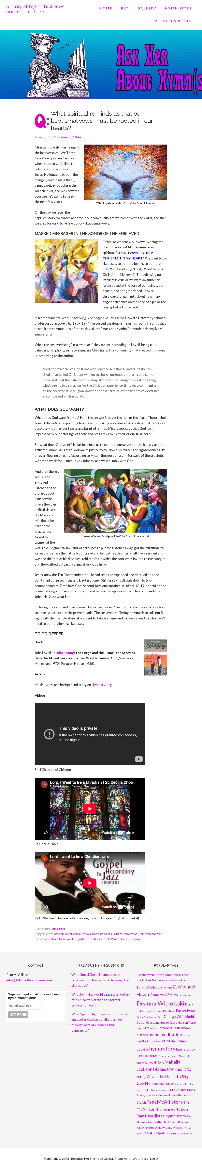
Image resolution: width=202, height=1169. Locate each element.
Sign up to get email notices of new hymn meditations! (34, 996)
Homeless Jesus (169, 1028)
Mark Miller (166, 1083)
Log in (154, 1158)
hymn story (162, 1048)
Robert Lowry (158, 1127)
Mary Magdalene (148, 1095)
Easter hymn (186, 1011)
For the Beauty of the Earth (150, 1017)
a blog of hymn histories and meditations (35, 9)
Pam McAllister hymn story (161, 1116)
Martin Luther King (184, 1084)
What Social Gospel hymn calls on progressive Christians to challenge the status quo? (100, 980)
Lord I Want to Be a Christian (120, 939)
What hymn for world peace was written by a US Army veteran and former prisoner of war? (100, 999)
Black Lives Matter (149, 980)
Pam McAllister (163, 1102)
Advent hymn (145, 974)
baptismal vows (126, 934)
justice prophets (89, 939)
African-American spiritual (171, 974)
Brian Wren (168, 980)
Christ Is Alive (185, 995)
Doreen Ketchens (163, 1011)
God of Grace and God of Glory (157, 1022)
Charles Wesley (164, 994)
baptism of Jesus (103, 934)
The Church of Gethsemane (178, 1133)
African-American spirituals (72, 934)
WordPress (140, 1158)
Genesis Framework (117, 1158)
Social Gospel (153, 1133)
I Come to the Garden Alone (171, 1056)
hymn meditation (46, 939)
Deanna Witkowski (160, 1003)
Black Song (65, 653)
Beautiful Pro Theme (85, 1158)
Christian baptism (150, 934)
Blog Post (58, 928)
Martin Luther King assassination (153, 1090)
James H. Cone (154, 1062)
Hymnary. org (102, 685)
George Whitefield (179, 1016)
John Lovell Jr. (68, 939)
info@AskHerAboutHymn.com (29, 980)
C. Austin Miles (165, 987)
